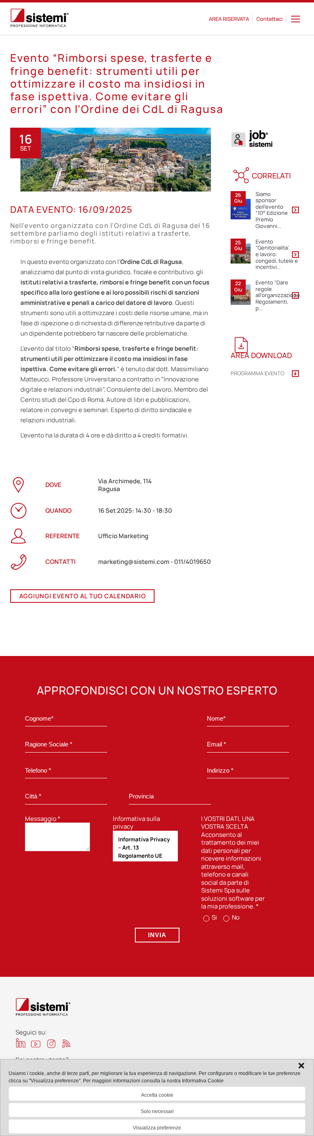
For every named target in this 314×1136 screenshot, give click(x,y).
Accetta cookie (157, 1095)
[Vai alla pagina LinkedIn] (21, 1043)
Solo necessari (157, 1111)
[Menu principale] (295, 18)
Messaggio (43, 818)
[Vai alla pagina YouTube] (36, 1044)
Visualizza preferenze (157, 1128)
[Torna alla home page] (39, 19)
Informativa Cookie (203, 1081)
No (235, 917)
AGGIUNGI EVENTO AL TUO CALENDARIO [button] (82, 596)
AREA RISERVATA (229, 19)
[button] (301, 1066)
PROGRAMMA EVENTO (257, 373)
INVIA (157, 934)
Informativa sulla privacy (136, 822)
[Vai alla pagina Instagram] (51, 1044)
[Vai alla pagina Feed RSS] (66, 1043)
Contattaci (269, 19)
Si (214, 917)
